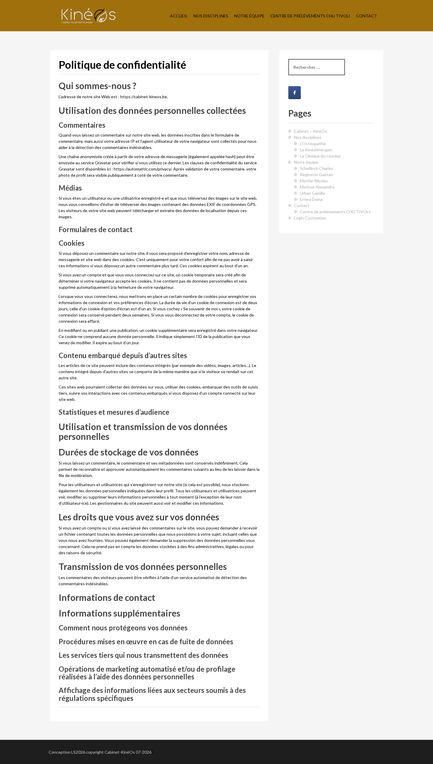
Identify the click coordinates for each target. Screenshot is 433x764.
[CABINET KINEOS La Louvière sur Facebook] (294, 92)
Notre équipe (249, 15)
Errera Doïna (311, 199)
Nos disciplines (307, 137)
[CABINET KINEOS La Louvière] (88, 15)
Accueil (179, 15)
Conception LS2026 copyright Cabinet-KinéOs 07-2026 (100, 752)
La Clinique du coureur (320, 155)
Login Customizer (310, 217)
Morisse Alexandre (317, 186)
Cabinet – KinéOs (310, 131)
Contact (366, 15)
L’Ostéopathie (313, 143)
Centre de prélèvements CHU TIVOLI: (335, 211)
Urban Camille (312, 193)
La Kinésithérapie (316, 149)
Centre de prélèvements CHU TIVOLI (310, 15)
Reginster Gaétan (316, 174)
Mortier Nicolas (314, 180)
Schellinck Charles (316, 168)
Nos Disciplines (211, 15)
